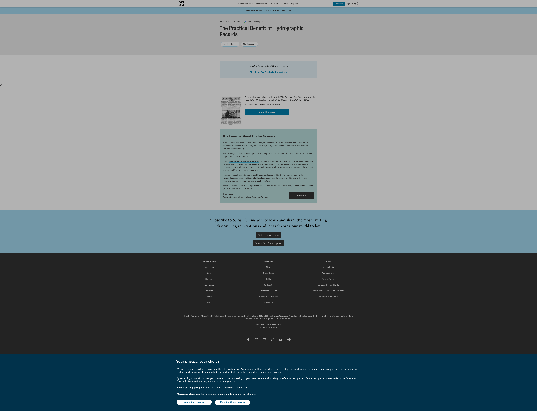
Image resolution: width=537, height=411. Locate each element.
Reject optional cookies (232, 402)
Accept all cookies (194, 402)
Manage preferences (188, 394)
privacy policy (192, 387)
